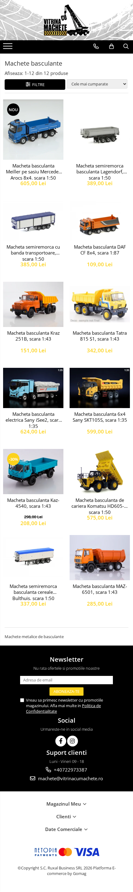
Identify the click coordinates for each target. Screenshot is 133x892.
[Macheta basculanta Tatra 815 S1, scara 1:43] (100, 304)
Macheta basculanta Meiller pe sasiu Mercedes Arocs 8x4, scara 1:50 (33, 171)
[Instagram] (72, 741)
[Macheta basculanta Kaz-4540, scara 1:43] (33, 471)
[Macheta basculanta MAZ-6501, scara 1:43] (100, 557)
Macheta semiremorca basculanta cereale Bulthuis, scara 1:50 (33, 591)
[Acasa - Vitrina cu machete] (66, 20)
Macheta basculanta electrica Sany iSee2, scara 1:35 (33, 419)
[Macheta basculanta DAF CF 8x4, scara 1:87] (100, 221)
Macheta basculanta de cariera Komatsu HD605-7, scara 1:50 (99, 505)
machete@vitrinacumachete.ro (70, 778)
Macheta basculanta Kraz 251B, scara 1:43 (33, 336)
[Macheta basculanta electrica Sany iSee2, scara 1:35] (33, 388)
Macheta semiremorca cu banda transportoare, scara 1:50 (33, 252)
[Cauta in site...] (126, 46)
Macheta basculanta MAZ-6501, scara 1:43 (100, 589)
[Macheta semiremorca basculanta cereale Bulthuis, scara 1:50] (33, 557)
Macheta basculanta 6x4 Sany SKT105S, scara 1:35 (100, 417)
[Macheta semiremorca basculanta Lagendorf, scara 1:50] (100, 129)
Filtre (37, 84)
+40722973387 (70, 770)
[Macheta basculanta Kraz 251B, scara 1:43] (33, 304)
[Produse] (8, 48)
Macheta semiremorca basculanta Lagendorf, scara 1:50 (99, 171)
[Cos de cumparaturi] (111, 46)
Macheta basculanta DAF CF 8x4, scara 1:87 (100, 250)
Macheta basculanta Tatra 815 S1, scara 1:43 (100, 336)
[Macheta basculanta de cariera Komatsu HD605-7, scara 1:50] (100, 471)
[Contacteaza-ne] (96, 46)
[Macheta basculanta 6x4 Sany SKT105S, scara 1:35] (100, 388)
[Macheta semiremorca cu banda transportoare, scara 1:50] (33, 221)
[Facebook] (60, 741)
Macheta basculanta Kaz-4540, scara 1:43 (33, 503)
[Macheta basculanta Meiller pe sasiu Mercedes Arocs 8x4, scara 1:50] (33, 129)
